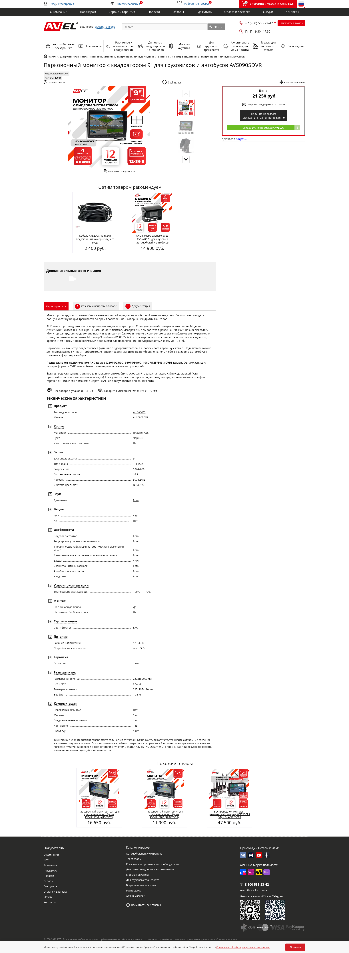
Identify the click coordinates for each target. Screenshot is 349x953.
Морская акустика (137, 874)
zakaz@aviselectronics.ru (255, 890)
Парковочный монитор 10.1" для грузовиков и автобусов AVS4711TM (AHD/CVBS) (99, 814)
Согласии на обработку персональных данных (243, 947)
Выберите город (105, 26)
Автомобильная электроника (144, 853)
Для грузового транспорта (142, 880)
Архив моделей (135, 895)
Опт (46, 860)
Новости (49, 875)
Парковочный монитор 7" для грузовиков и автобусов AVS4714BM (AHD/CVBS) (164, 814)
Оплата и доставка (55, 891)
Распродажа (133, 890)
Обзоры (48, 881)
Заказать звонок (291, 23)
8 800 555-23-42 (257, 884)
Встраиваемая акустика (141, 885)
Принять (295, 947)
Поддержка (50, 870)
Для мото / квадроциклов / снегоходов (150, 869)
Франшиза (50, 865)
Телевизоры (133, 859)
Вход (53, 4)
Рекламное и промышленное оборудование (153, 864)
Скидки (48, 897)
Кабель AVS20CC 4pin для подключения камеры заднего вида (95, 239)
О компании (51, 854)
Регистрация (66, 4)
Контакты (50, 902)
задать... (241, 139)
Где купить (50, 886)
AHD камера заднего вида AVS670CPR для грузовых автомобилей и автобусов (152, 239)
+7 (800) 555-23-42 (259, 23)
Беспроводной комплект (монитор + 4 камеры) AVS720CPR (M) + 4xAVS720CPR (229, 814)
